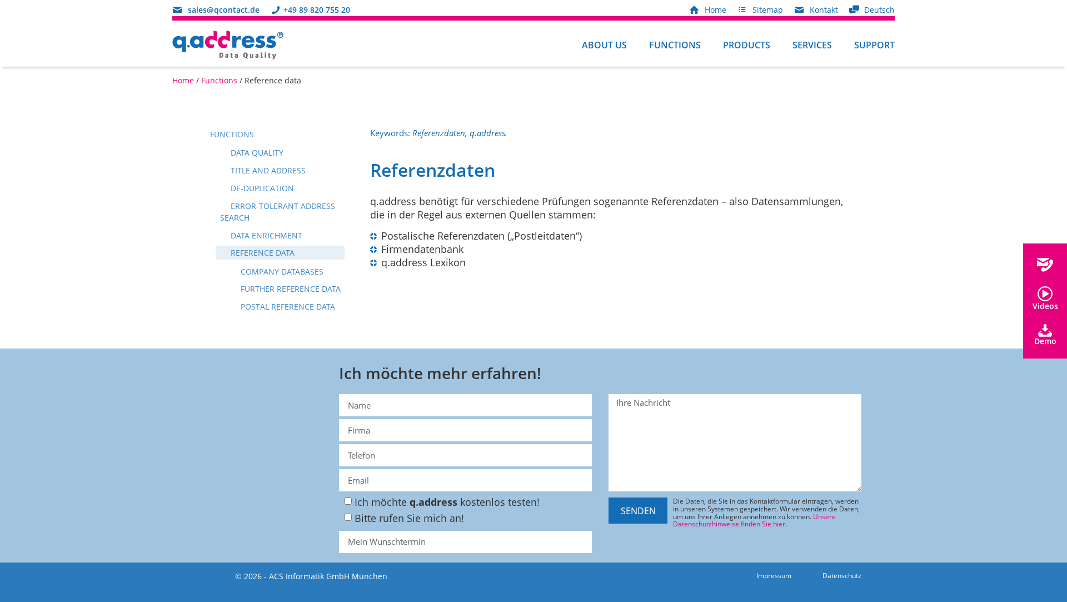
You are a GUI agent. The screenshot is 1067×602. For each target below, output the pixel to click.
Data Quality (255, 152)
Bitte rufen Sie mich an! (409, 518)
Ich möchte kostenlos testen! (447, 502)
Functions (675, 45)
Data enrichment (265, 235)
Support (874, 45)
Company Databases (280, 271)
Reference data (261, 252)
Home (183, 80)
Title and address (267, 170)
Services (812, 45)
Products (746, 45)
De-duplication (261, 188)
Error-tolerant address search (277, 212)
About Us (604, 45)
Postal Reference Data (286, 306)
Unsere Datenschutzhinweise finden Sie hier (754, 520)
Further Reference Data (289, 288)
